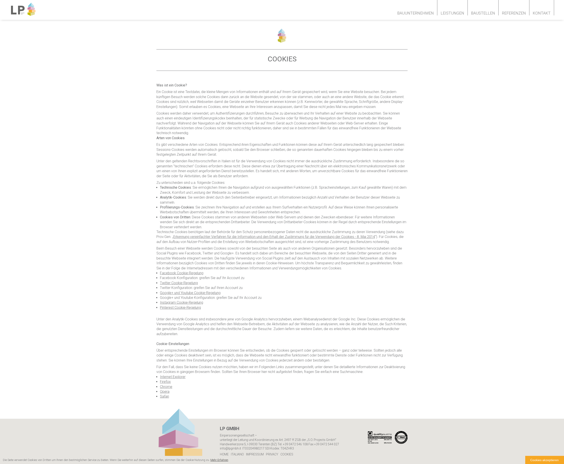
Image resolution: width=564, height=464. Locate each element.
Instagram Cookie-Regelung (181, 302)
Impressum (255, 454)
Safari (164, 396)
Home (224, 454)
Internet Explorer (173, 377)
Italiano (237, 454)
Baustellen (483, 13)
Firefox (165, 382)
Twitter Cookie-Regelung (179, 283)
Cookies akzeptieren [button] (544, 460)
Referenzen (514, 13)
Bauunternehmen (415, 13)
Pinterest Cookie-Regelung (180, 307)
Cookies (286, 454)
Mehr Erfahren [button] (219, 460)
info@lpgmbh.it (230, 448)
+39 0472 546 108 (295, 444)
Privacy (272, 454)
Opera (164, 391)
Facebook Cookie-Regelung (181, 273)
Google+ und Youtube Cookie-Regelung (190, 293)
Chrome (166, 387)
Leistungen (452, 13)
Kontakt (542, 13)
